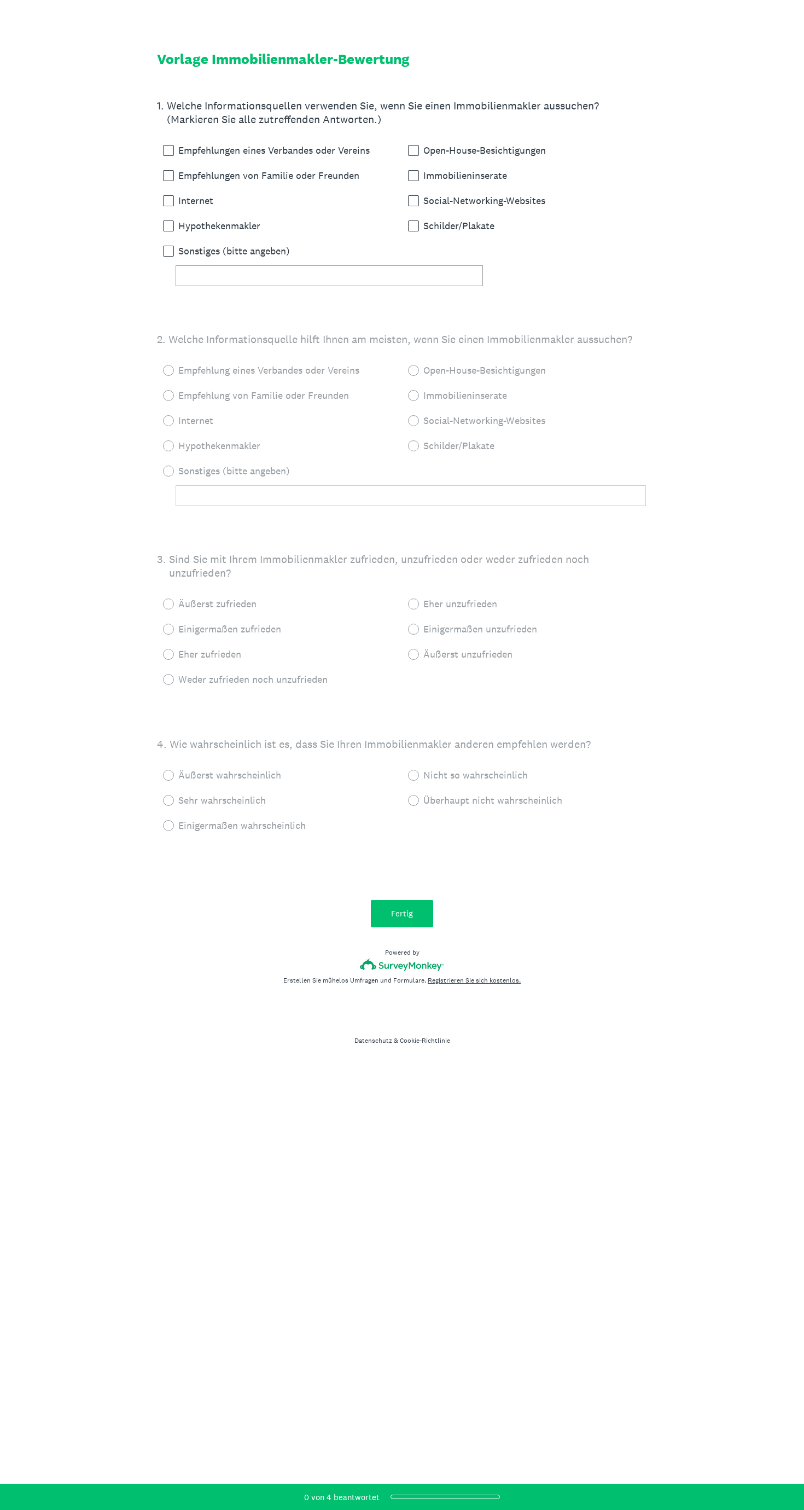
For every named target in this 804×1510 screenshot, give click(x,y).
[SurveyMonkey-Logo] (402, 964)
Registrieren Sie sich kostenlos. (474, 980)
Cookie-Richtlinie (425, 1040)
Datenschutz (373, 1040)
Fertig (402, 913)
